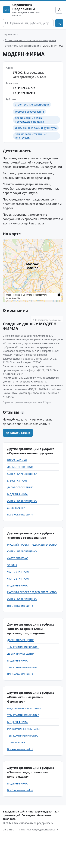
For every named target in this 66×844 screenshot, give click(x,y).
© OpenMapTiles (29, 294)
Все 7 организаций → (20, 605)
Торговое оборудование (29, 111)
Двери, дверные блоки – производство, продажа (30, 119)
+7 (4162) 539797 (24, 88)
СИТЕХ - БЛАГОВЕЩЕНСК (22, 473)
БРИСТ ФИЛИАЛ (17, 460)
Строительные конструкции (22, 45)
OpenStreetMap (13, 298)
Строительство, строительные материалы (30, 40)
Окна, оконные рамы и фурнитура (36, 127)
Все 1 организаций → (20, 790)
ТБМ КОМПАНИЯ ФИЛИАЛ (23, 647)
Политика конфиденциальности (38, 829)
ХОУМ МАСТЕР (16, 507)
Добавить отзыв (18, 433)
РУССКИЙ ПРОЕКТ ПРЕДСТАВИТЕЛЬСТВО (32, 544)
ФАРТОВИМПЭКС (17, 558)
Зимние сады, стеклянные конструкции (31, 136)
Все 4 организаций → (20, 749)
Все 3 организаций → (20, 674)
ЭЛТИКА (12, 565)
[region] (33, 270)
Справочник (10, 34)
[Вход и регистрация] (59, 10)
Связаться (9, 829)
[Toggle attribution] (59, 295)
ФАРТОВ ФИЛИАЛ (18, 571)
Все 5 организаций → (20, 514)
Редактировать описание (47, 320)
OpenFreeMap (13, 294)
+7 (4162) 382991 (24, 93)
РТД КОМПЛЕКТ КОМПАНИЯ (24, 708)
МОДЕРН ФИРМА (17, 494)
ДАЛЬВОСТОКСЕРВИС (20, 467)
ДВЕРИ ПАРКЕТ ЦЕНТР (20, 640)
